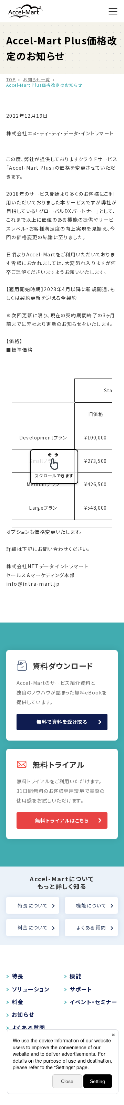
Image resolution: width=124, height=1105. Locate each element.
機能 (76, 976)
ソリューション (31, 989)
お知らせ (23, 1014)
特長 (18, 976)
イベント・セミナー (93, 1002)
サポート (81, 989)
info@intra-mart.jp (33, 583)
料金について (33, 927)
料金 (18, 1002)
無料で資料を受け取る (62, 721)
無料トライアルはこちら (62, 820)
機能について (91, 905)
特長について (33, 905)
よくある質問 (91, 927)
